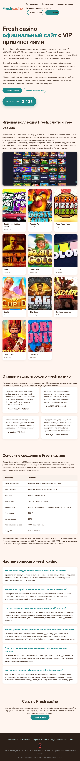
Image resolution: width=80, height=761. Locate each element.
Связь (48, 8)
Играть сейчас (12, 90)
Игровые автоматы (65, 4)
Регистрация (52, 12)
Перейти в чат (40, 717)
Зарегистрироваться (35, 90)
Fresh (12, 8)
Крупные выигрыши (34, 8)
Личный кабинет (36, 12)
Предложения (32, 4)
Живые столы (48, 4)
